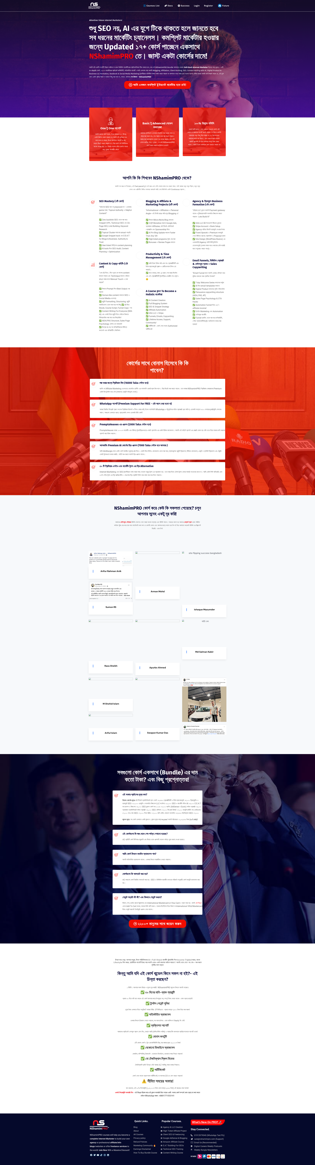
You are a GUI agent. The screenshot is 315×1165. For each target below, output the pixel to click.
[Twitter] (94, 1155)
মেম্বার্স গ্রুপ (188, 522)
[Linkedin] (108, 1155)
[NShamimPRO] (94, 5)
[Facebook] (91, 1155)
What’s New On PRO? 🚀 (207, 1122)
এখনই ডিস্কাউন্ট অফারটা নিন (124, 1092)
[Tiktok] (101, 1155)
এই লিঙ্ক (199, 903)
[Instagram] (104, 1155)
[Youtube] (98, 1155)
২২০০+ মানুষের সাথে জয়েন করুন (159, 923)
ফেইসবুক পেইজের (125, 522)
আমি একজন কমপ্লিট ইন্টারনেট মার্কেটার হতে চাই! (159, 85)
